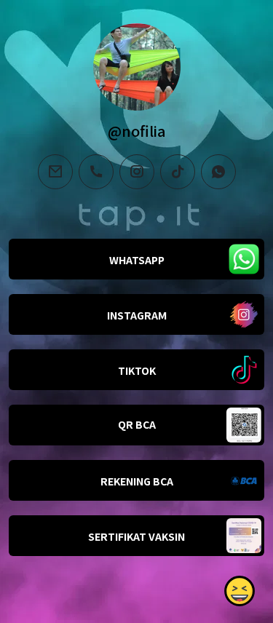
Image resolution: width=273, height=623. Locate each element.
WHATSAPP (137, 260)
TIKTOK (137, 370)
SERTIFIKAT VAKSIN (136, 536)
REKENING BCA (136, 481)
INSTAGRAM (137, 315)
